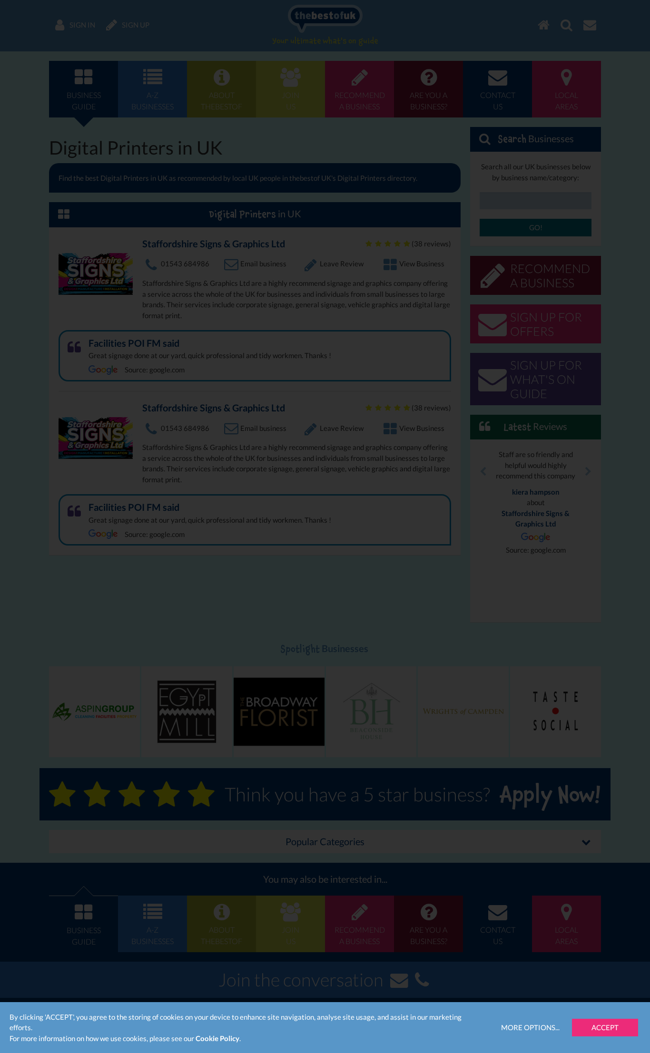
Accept (605, 1027)
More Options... (530, 1027)
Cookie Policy (217, 1038)
